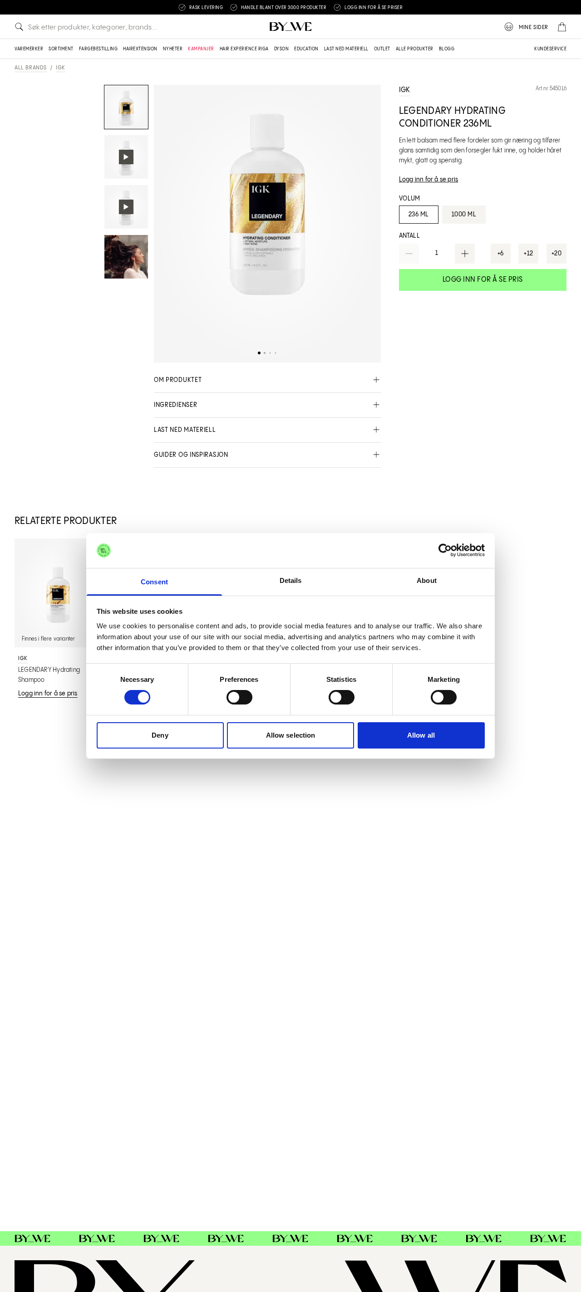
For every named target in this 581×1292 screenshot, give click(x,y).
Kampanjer (201, 49)
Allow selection (290, 735)
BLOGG (447, 49)
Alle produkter (414, 49)
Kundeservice (550, 49)
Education (306, 49)
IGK (60, 68)
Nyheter (173, 49)
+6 (500, 253)
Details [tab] (291, 580)
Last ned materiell (346, 49)
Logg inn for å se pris (483, 280)
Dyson (281, 49)
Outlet (382, 49)
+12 (528, 253)
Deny (160, 735)
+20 (556, 253)
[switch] (239, 697)
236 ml (419, 214)
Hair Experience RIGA (244, 49)
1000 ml (464, 214)
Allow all (421, 735)
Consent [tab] (154, 582)
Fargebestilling (98, 49)
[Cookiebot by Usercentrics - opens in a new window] (445, 550)
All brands (31, 68)
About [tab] (427, 580)
